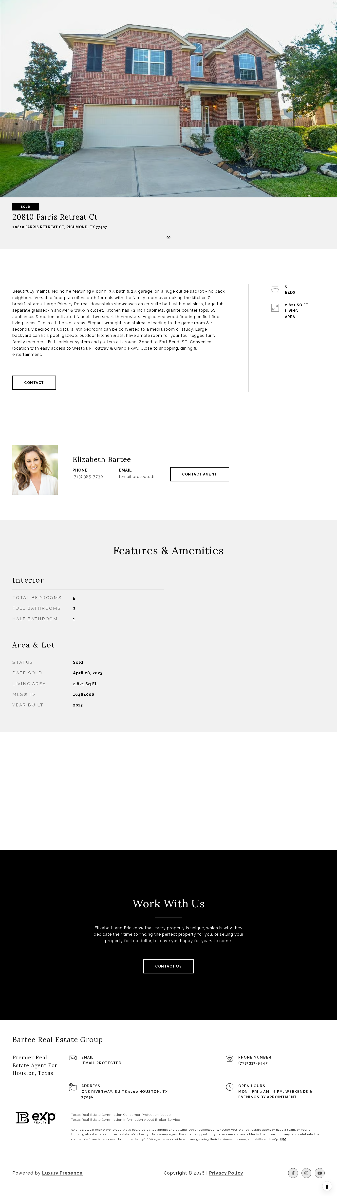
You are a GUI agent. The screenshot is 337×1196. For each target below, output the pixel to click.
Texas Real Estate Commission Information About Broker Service (125, 1119)
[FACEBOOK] (293, 1173)
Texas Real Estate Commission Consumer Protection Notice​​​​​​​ (121, 1115)
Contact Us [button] (168, 966)
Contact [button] (34, 383)
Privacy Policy (226, 1173)
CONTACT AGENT (199, 474)
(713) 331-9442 (253, 1063)
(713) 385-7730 (88, 476)
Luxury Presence (62, 1173)
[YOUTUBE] (320, 1173)
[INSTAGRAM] (306, 1173)
